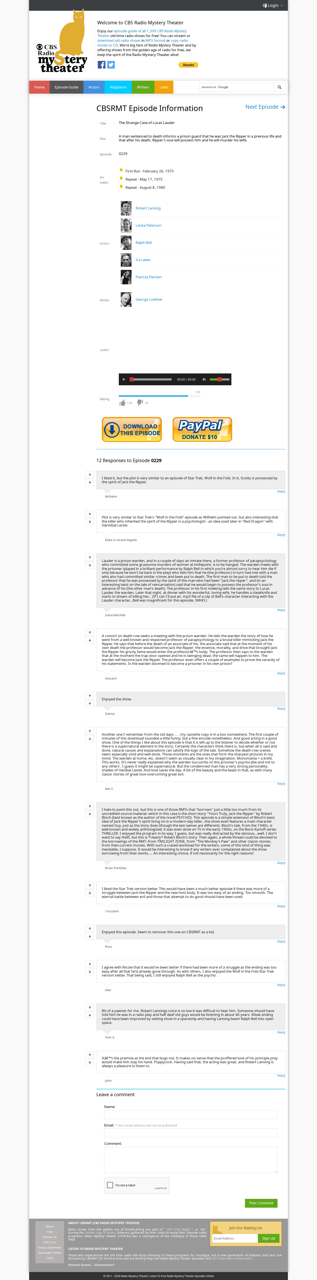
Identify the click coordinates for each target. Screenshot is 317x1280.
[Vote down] (90, 482)
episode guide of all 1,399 (142, 33)
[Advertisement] (245, 43)
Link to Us (49, 1242)
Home (39, 87)
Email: (140, 1125)
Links (164, 87)
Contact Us (49, 1237)
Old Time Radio (178, 1229)
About (50, 1226)
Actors (94, 87)
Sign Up (268, 1238)
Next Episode (262, 106)
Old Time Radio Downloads (232, 1258)
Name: (109, 1106)
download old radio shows (119, 40)
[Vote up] (90, 474)
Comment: (113, 1143)
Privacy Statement (49, 1247)
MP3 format (155, 40)
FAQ (49, 1232)
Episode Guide (66, 87)
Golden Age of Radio (100, 1232)
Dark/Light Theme (49, 1253)
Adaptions (118, 87)
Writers (143, 87)
